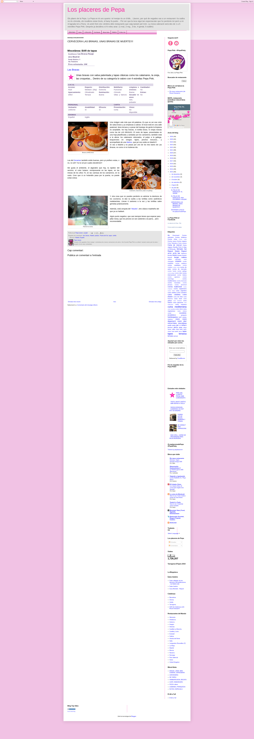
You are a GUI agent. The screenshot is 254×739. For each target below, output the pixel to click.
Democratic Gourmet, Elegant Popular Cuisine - (177, 518)
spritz (185, 329)
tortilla (114, 235)
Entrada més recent (74, 301)
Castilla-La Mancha (175, 629)
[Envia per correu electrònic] (95, 233)
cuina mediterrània (177, 307)
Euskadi (171, 634)
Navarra (172, 652)
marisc (184, 317)
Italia (170, 641)
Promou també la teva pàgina (175, 227)
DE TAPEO (172, 677)
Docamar (77, 160)
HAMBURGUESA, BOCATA (177, 679)
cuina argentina (181, 290)
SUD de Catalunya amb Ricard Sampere (176, 607)
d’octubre (175, 179)
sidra (173, 329)
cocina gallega (182, 271)
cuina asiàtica (172, 292)
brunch (170, 257)
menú (178, 319)
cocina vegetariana (180, 288)
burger (176, 257)
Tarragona (172, 604)
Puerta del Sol (104, 235)
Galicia (171, 636)
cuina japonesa (178, 302)
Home (80, 32)
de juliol (174, 187)
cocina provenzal (181, 284)
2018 (171, 158)
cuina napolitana (172, 309)
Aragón (171, 624)
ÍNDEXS (114, 32)
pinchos (170, 327)
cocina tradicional (175, 287)
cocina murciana (174, 282)
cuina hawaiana (177, 300)
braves (184, 255)
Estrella (175, 247)
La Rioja (172, 645)
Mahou (129, 142)
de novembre (176, 177)
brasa (175, 255)
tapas (110, 235)
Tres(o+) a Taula (175, 502)
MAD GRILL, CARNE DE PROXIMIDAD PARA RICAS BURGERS (177, 436)
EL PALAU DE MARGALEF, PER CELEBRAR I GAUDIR (179, 197)
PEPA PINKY (72, 32)
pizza (176, 327)
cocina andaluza (181, 263)
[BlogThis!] (97, 233)
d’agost (174, 185)
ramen (169, 329)
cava (185, 259)
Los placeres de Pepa (96, 9)
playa (185, 327)
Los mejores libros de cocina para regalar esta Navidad (177, 487)
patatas (97, 235)
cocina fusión (172, 271)
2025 (171, 139)
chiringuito (171, 261)
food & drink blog (71, 711)
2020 (171, 153)
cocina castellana (174, 265)
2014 (171, 169)
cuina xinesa (182, 311)
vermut (175, 336)
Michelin (180, 249)
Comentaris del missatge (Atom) (87, 305)
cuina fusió (178, 298)
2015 (171, 166)
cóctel (169, 313)
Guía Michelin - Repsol (176, 589)
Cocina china (172, 239)
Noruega (172, 655)
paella (169, 325)
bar (84, 235)
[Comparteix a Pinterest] (103, 233)
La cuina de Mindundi (177, 494)
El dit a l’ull (122, 32)
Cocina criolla (183, 239)
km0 (180, 317)
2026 (171, 136)
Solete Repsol (181, 251)
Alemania (172, 617)
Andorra (172, 622)
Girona (171, 600)
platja (180, 327)
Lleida (171, 602)
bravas (87, 235)
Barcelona (172, 597)
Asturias (172, 626)
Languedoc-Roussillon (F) (177, 643)
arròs (175, 253)
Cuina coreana (182, 243)
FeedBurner (181, 358)
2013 (171, 172)
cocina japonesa (174, 277)
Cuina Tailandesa (173, 243)
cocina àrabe (171, 290)
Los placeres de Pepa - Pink (174, 223)
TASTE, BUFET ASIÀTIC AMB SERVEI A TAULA (178, 402)
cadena (184, 257)
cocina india (178, 273)
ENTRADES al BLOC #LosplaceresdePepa (178, 210)
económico (172, 315)
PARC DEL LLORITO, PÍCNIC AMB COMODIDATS (180, 395)
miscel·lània (172, 323)
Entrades (173, 542)
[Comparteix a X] (99, 233)
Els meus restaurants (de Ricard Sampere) (177, 92)
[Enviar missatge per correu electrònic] (91, 233)
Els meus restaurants (177, 458)
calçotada (178, 259)
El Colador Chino (175, 484)
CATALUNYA (87, 32)
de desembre (176, 174)
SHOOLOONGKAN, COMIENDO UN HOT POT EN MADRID (176, 408)
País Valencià (173, 657)
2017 (171, 161)
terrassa (183, 333)
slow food (179, 329)
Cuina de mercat (175, 245)
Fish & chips (182, 247)
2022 (171, 147)
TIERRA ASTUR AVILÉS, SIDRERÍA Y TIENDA (181, 418)
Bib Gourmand (173, 235)
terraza (170, 336)
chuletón (178, 261)
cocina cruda (176, 267)
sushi (176, 331)
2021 (171, 150)
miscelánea (182, 323)
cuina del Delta (178, 296)
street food (171, 331)
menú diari (182, 321)
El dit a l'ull (172, 698)
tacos (180, 331)
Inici (114, 301)
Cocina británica (181, 237)
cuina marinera (181, 304)
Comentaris (174, 545)
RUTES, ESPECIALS (175, 689)
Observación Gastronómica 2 (175, 467)
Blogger (133, 716)
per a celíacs (181, 325)
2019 (171, 155)
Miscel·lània (106, 32)
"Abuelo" (134, 209)
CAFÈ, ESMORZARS (176, 682)
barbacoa (184, 253)
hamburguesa (173, 317)
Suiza (171, 660)
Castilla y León (174, 631)
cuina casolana (182, 292)
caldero (170, 259)
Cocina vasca (172, 241)
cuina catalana (174, 295)
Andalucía (172, 619)
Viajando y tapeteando (177, 476)
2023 (171, 144)
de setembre (176, 182)
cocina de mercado (179, 269)
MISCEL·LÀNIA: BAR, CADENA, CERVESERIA (177, 671)
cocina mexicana (182, 281)
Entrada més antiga (155, 301)
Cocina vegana (182, 241)
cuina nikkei (179, 309)
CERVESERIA (173, 675)
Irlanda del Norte (174, 638)
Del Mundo (97, 32)
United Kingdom (174, 662)
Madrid (92, 235)
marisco (170, 319)
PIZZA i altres (173, 684)
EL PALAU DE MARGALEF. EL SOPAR (176, 191)
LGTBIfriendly (172, 249)
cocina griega (171, 273)
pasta (174, 325)
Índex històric (173, 586)
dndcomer (173, 522)
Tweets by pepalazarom (175, 449)
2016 (171, 163)
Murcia (171, 650)
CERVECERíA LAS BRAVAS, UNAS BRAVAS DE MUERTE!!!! (177, 204)
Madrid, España (79, 237)
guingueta (184, 315)
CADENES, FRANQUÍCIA (177, 687)
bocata (170, 255)
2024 (171, 142)
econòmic (183, 313)
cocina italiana (182, 275)
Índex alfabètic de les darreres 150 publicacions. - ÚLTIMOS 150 (177, 582)
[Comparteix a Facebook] (101, 233)
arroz (170, 253)
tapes (170, 333)
